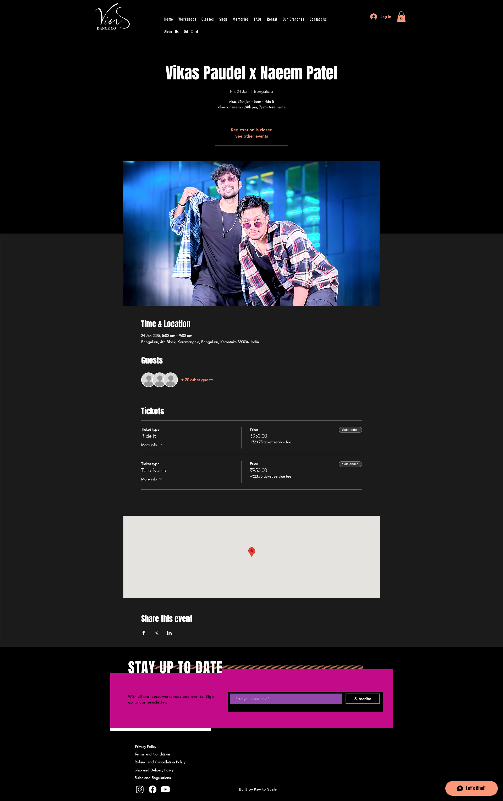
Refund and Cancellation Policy (160, 762)
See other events (251, 136)
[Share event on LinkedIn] (169, 633)
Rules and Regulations (153, 777)
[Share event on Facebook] (143, 633)
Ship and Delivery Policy (154, 770)
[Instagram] (140, 789)
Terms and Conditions (153, 754)
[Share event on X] (156, 633)
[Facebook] (152, 789)
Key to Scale (265, 789)
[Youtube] (165, 789)
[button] (401, 16)
